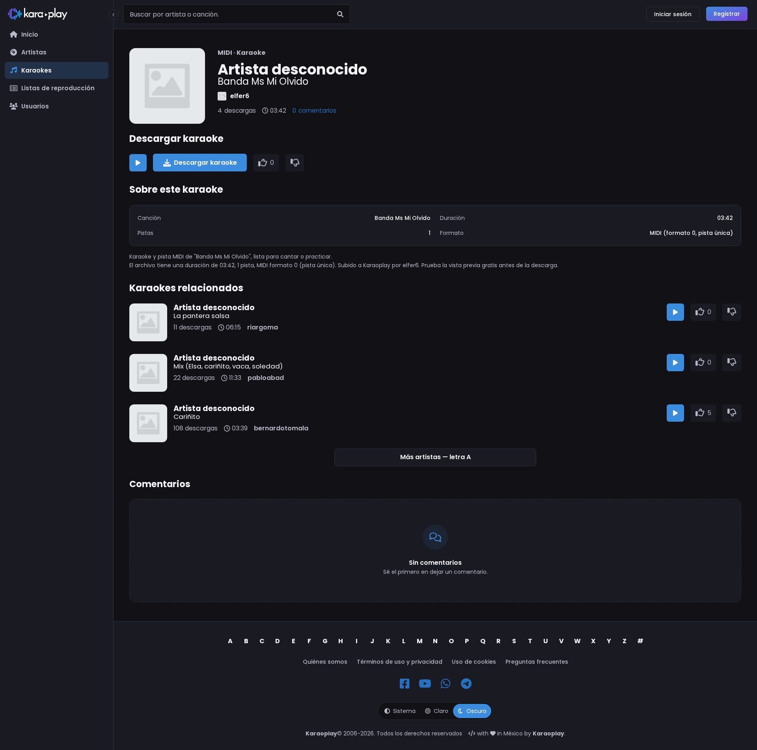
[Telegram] (466, 683)
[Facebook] (404, 683)
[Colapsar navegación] (113, 14)
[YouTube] (425, 683)
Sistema (404, 711)
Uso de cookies (474, 662)
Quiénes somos (325, 662)
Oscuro (476, 711)
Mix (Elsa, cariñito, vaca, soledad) (228, 366)
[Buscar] (340, 14)
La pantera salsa (201, 316)
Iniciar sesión (673, 14)
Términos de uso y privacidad (399, 662)
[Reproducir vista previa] (138, 162)
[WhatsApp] (445, 683)
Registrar (727, 14)
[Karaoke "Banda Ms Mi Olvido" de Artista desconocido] (167, 86)
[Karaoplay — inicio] (56, 15)
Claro (441, 711)
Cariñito (186, 417)
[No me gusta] (294, 162)
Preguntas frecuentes (536, 662)
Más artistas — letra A (435, 457)
